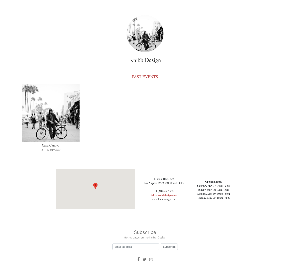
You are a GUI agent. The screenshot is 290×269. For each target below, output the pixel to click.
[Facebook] (138, 259)
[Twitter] (144, 259)
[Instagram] (151, 259)
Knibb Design (145, 60)
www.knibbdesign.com (164, 199)
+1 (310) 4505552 (164, 191)
